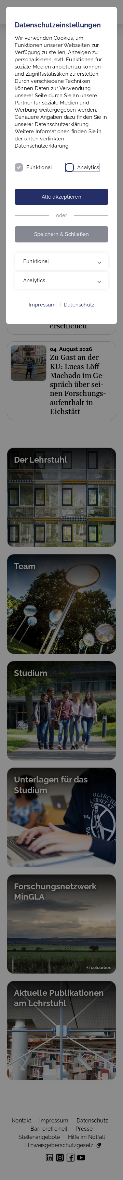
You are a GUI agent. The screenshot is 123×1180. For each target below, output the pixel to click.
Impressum (42, 336)
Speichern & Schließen (61, 234)
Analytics (88, 167)
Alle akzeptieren (61, 197)
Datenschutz (79, 336)
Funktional (39, 167)
